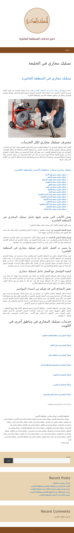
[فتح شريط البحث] (3, 50)
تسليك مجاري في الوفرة (18, 431)
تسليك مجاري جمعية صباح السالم (55, 209)
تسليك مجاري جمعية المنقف (56, 177)
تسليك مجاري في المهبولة (56, 431)
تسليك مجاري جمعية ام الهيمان (55, 182)
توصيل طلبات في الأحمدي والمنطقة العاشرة (55, 495)
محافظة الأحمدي (40, 416)
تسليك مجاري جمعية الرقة (57, 192)
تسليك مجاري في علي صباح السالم (54, 437)
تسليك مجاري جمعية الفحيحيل (56, 207)
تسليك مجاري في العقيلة (31, 425)
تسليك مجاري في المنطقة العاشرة (46, 78)
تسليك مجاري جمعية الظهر (57, 185)
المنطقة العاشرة (63, 416)
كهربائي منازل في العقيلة (61, 483)
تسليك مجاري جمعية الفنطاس (56, 202)
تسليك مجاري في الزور (20, 422)
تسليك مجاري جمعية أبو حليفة (56, 187)
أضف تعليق (65, 442)
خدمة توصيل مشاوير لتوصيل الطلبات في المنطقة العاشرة (50, 489)
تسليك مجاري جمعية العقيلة (57, 189)
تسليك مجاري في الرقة (37, 422)
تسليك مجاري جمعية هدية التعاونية (54, 199)
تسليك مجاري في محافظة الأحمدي (29, 437)
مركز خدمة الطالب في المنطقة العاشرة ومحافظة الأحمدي (50, 492)
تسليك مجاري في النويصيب (37, 431)
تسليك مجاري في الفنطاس (54, 428)
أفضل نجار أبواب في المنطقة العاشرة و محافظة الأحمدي (50, 486)
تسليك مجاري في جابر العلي (29, 434)
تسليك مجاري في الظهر (49, 425)
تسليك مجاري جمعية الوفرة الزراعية (54, 180)
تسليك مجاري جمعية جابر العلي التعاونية (53, 204)
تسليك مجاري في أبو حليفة (41, 419)
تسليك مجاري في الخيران (54, 422)
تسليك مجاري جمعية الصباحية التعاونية (53, 197)
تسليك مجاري (52, 416)
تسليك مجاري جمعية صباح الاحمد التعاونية (52, 194)
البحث (68, 457)
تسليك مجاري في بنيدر (48, 434)
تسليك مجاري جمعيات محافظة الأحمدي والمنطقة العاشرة (43, 169)
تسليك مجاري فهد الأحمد (60, 419)
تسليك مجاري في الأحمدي (23, 419)
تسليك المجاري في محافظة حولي (59, 355)
